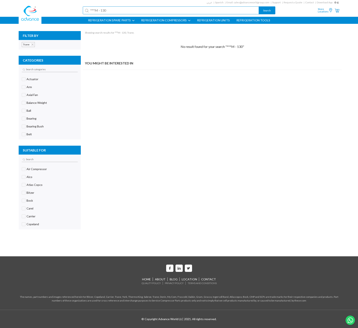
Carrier (31, 216)
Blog (174, 279)
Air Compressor (37, 169)
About (160, 279)
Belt (29, 134)
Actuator (32, 79)
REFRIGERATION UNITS (213, 20)
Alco (29, 177)
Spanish (219, 2)
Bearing (31, 118)
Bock (30, 200)
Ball (29, 110)
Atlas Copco (34, 184)
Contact (309, 2)
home (146, 279)
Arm (29, 87)
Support (276, 2)
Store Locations (323, 10)
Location (189, 279)
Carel (30, 208)
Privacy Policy (174, 283)
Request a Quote (293, 2)
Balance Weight (37, 102)
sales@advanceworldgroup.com (251, 2)
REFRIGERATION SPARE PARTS (109, 20)
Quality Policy (151, 283)
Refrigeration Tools (253, 20)
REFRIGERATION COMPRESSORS (164, 20)
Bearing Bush (35, 126)
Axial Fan (32, 95)
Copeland (33, 224)
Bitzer (30, 192)
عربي (209, 2)
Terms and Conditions (202, 283)
